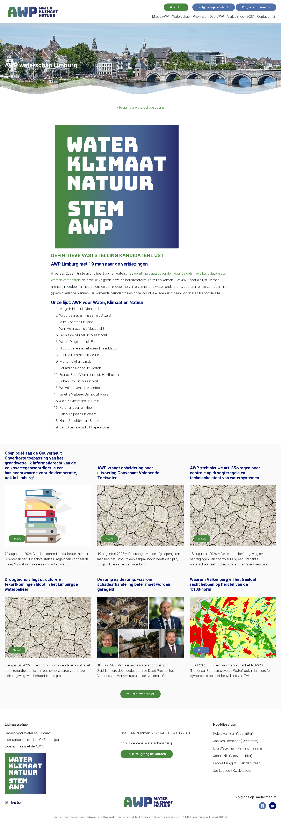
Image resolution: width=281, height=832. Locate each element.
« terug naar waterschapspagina (140, 107)
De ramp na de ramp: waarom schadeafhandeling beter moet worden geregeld (133, 584)
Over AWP (217, 17)
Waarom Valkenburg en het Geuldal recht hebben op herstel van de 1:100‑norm (223, 584)
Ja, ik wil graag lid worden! (147, 754)
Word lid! (176, 7)
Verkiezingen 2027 (240, 17)
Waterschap (181, 17)
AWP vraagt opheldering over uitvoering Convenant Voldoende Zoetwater (128, 472)
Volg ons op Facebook (214, 7)
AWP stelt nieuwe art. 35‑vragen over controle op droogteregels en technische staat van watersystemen (225, 472)
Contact (263, 17)
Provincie (199, 17)
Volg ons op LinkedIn (256, 7)
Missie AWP (160, 17)
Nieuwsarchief (143, 694)
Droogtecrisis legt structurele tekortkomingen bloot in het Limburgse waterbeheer (41, 584)
